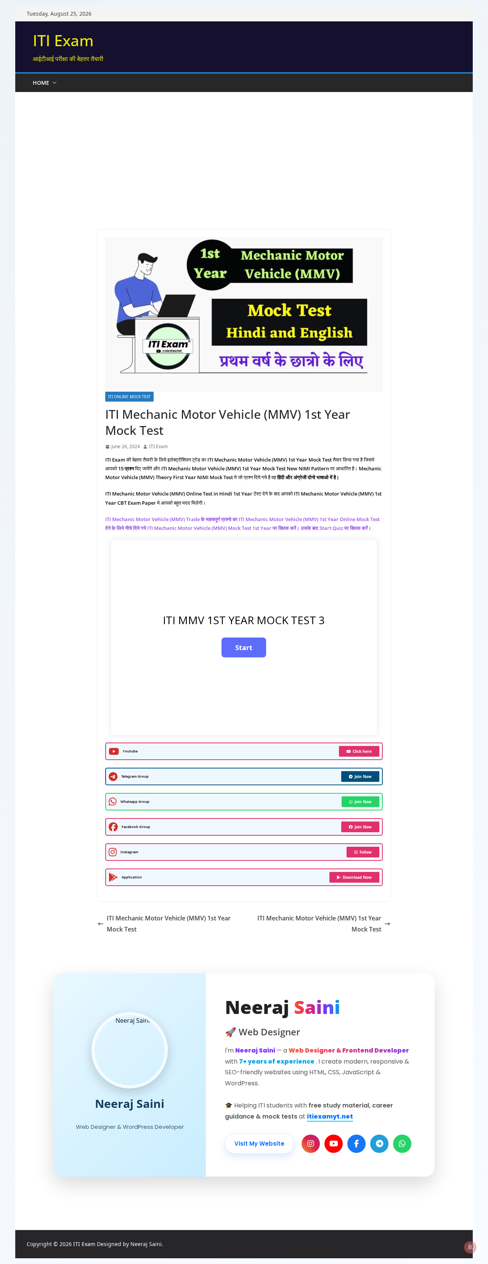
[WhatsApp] (402, 1144)
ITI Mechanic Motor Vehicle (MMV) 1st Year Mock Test (169, 923)
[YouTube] (333, 1144)
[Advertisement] (244, 149)
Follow (366, 852)
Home (41, 82)
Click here (362, 751)
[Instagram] (311, 1144)
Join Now (363, 776)
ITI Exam (63, 40)
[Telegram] (379, 1144)
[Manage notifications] (470, 1247)
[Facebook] (356, 1144)
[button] (53, 82)
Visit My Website (259, 1144)
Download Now (357, 877)
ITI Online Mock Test (129, 396)
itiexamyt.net (330, 1116)
